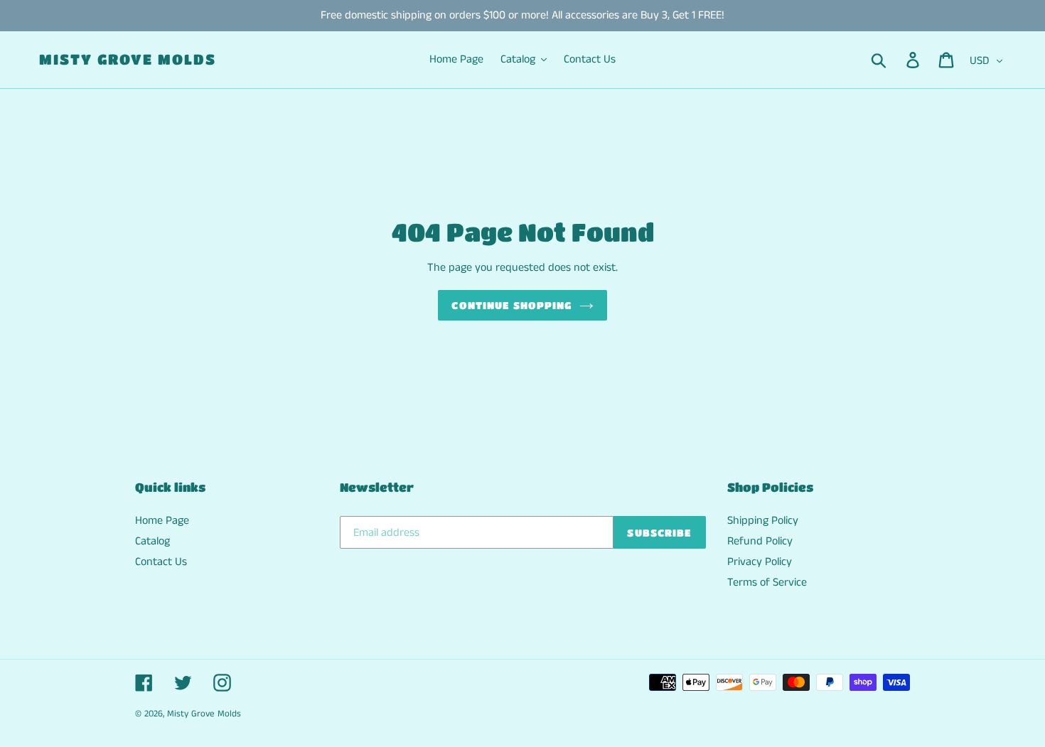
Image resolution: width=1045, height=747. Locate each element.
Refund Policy (760, 541)
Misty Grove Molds (127, 59)
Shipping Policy (762, 520)
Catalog (152, 541)
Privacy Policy (759, 562)
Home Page (162, 520)
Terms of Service (767, 582)
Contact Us (161, 562)
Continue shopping (511, 305)
